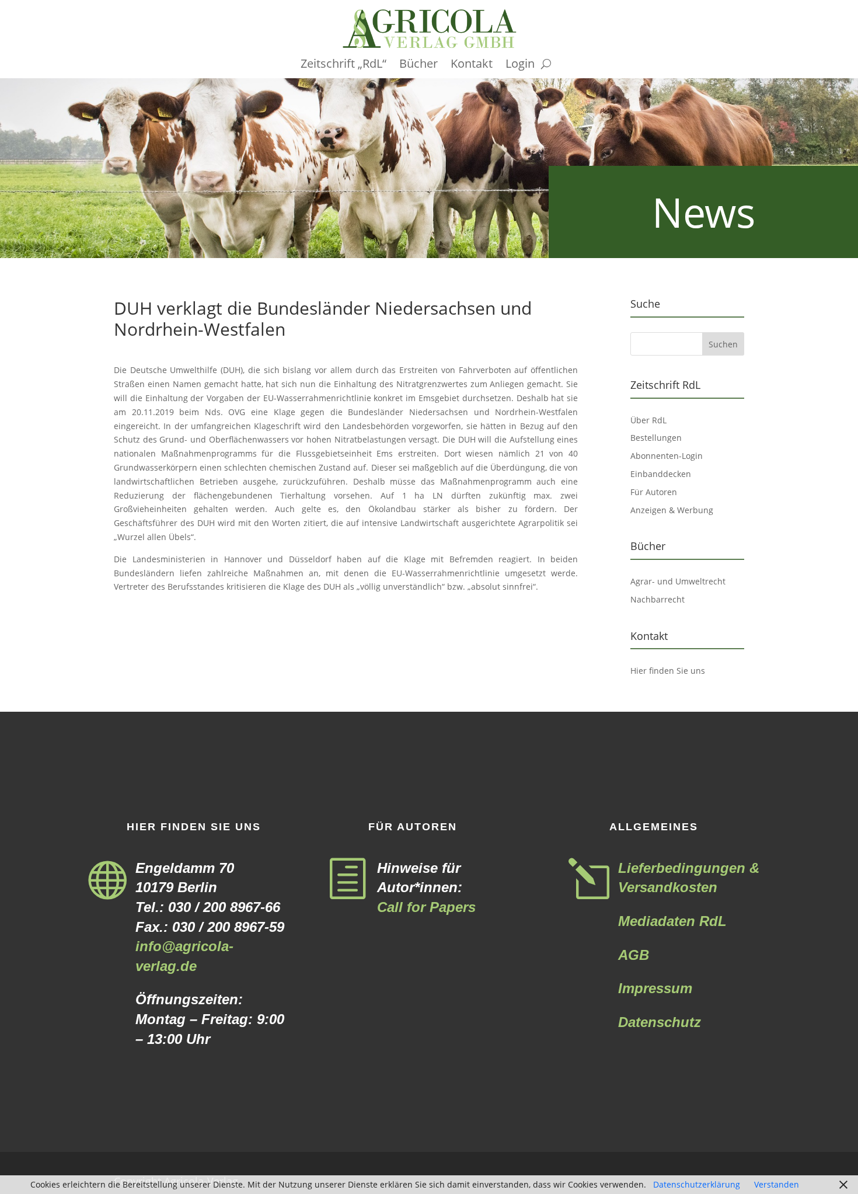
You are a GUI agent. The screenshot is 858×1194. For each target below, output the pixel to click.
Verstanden (776, 1184)
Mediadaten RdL (672, 921)
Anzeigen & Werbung (671, 510)
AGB (633, 955)
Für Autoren (653, 491)
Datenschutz (659, 1022)
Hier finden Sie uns (667, 670)
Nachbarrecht (657, 599)
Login (520, 65)
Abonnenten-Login (666, 455)
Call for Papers (426, 907)
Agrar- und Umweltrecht (678, 581)
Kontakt (472, 65)
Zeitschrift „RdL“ (343, 65)
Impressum (655, 988)
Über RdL (648, 420)
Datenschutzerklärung (696, 1184)
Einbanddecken (660, 473)
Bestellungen (656, 437)
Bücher (418, 65)
